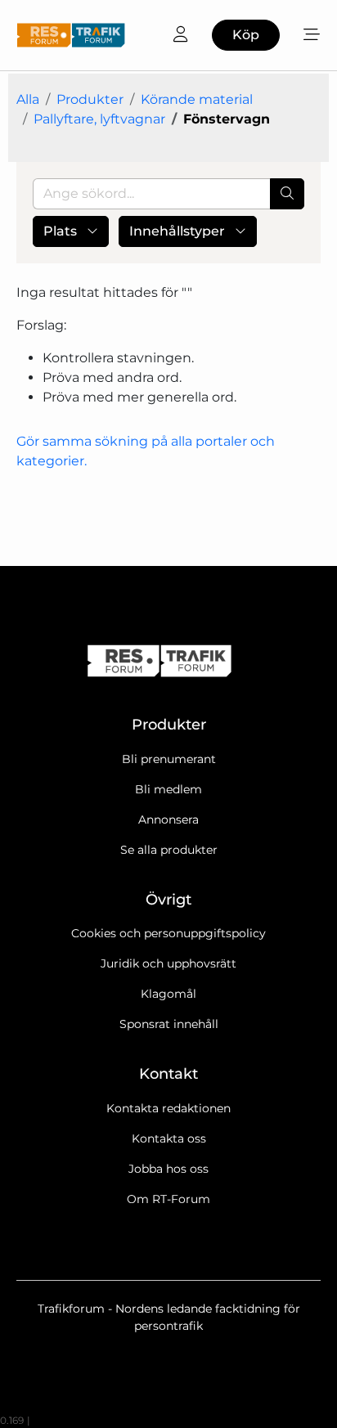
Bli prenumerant (169, 759)
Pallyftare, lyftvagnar (99, 119)
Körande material (197, 99)
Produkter (90, 99)
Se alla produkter (169, 849)
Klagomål (168, 993)
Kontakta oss (169, 1138)
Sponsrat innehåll (168, 1024)
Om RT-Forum (168, 1199)
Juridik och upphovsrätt (168, 963)
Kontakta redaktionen (168, 1108)
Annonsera (168, 819)
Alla (27, 99)
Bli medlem (168, 789)
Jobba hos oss (168, 1168)
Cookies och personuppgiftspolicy (168, 933)
